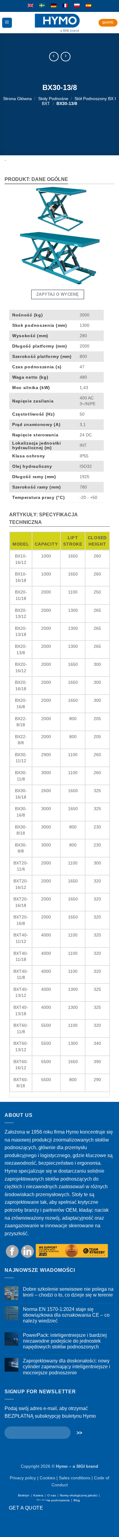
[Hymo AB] (57, 23)
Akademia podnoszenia (53, 1500)
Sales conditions (74, 1477)
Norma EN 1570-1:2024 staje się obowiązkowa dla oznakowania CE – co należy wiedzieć (66, 1315)
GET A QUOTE (26, 1507)
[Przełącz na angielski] (30, 5)
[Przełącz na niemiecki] (54, 5)
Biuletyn (23, 1495)
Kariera (38, 1495)
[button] (7, 23)
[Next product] (54, 56)
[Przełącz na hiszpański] (88, 5)
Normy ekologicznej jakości (78, 1495)
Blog (77, 1500)
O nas (51, 1495)
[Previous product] (65, 56)
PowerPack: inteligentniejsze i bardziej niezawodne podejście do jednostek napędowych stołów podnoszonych (65, 1341)
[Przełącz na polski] (77, 5)
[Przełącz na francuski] (65, 5)
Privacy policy (23, 1477)
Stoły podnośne (53, 98)
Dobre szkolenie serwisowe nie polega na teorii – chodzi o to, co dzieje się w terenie (68, 1291)
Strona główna (17, 98)
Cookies (47, 1477)
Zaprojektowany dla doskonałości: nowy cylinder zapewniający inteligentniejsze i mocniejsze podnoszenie (66, 1366)
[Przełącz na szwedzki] (42, 5)
